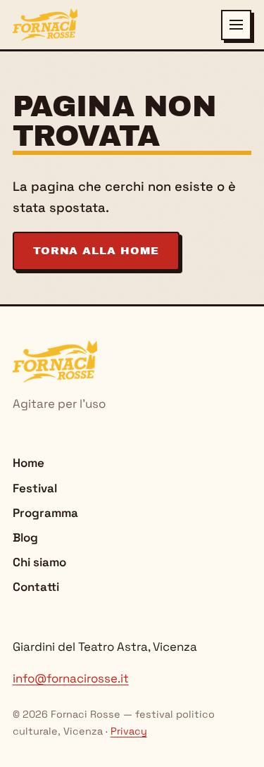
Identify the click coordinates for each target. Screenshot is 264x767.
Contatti (36, 586)
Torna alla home (96, 250)
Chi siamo (39, 562)
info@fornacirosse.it (71, 678)
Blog (25, 537)
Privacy (129, 731)
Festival (35, 488)
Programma (45, 512)
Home (28, 462)
